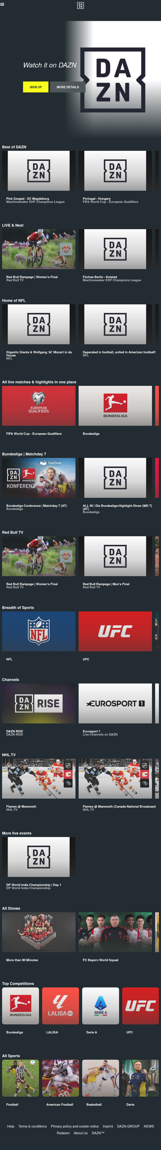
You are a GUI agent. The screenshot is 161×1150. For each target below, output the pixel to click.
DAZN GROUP (128, 1126)
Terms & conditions (32, 1126)
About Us (81, 1132)
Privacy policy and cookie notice (75, 1126)
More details (68, 87)
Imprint (108, 1126)
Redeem (63, 1132)
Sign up (36, 87)
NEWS (149, 1126)
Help (10, 1126)
